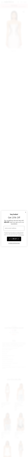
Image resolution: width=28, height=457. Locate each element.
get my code (14, 239)
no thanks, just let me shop (14, 243)
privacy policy (21, 234)
